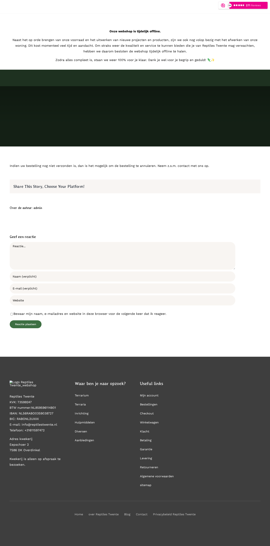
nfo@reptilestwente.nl (40, 424)
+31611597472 (35, 430)
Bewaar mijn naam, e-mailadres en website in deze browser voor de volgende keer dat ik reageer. (89, 314)
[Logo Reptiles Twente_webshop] (31, 382)
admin (37, 208)
